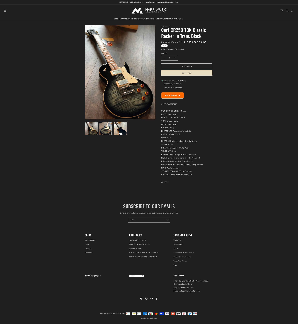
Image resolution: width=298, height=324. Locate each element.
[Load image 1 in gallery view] (91, 128)
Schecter (88, 253)
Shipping (164, 49)
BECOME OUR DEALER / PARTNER (143, 257)
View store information (173, 87)
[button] (4, 10)
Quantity (164, 53)
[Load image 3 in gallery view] (120, 128)
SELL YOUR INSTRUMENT (139, 245)
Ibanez (87, 245)
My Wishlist (178, 245)
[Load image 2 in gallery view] (105, 128)
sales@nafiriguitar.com (189, 291)
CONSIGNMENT (135, 249)
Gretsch (88, 249)
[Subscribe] (167, 220)
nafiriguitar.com (152, 318)
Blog (175, 265)
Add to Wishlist (171, 95)
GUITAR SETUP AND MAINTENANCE (144, 253)
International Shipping (182, 257)
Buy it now (187, 73)
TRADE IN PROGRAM (137, 240)
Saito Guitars (90, 240)
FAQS (175, 249)
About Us (177, 240)
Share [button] (166, 182)
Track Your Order (180, 261)
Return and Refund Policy (183, 253)
